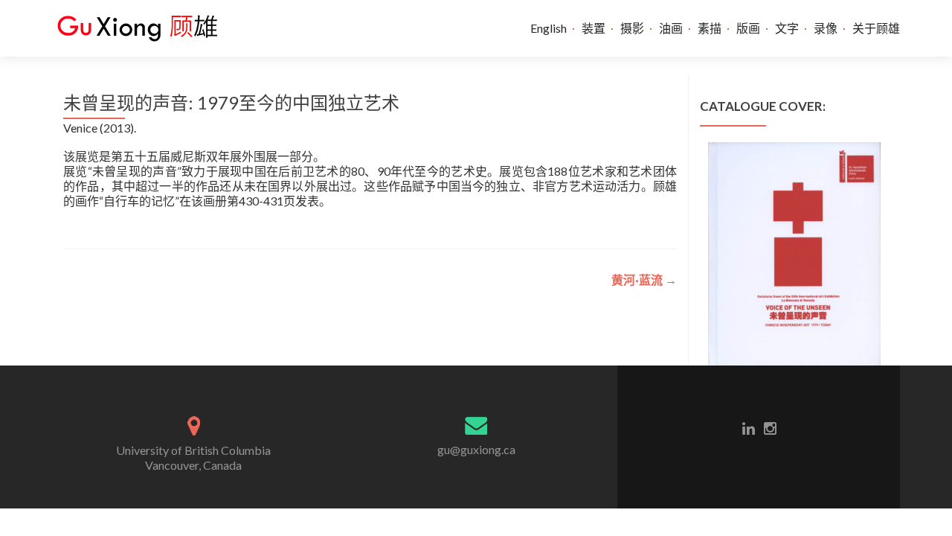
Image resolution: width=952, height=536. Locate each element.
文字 (787, 28)
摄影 (632, 28)
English (548, 28)
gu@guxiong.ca (476, 449)
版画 (748, 28)
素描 (709, 28)
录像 (825, 28)
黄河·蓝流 (644, 279)
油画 (671, 28)
